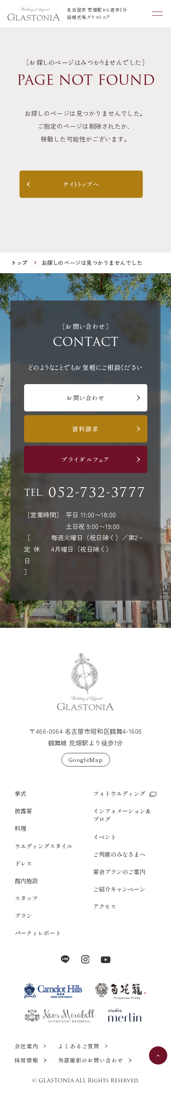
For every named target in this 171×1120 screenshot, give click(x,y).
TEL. (85, 493)
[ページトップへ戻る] (85, 682)
